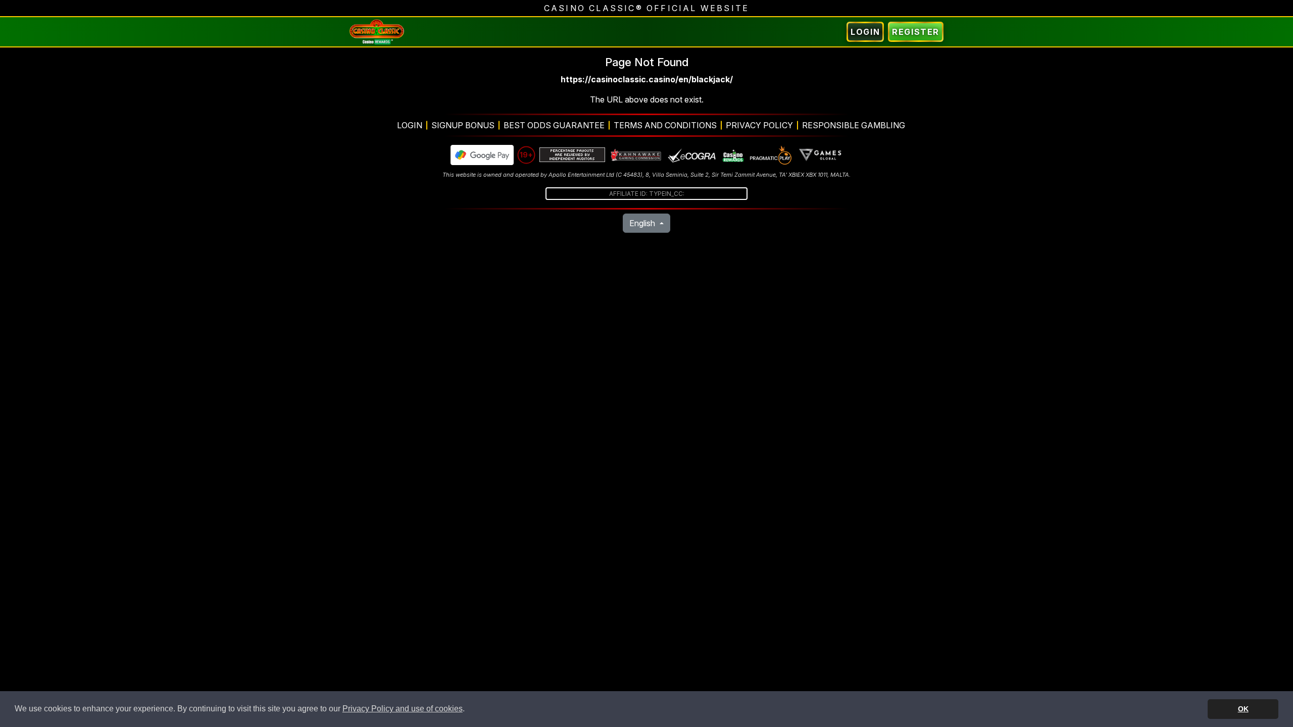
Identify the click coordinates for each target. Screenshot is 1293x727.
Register (915, 32)
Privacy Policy (759, 125)
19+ (526, 154)
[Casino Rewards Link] (732, 155)
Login (865, 32)
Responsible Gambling (853, 125)
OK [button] (1243, 709)
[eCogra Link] (692, 155)
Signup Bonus (462, 125)
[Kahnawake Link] (636, 155)
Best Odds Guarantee (554, 125)
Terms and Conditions (665, 125)
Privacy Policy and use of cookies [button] (402, 708)
